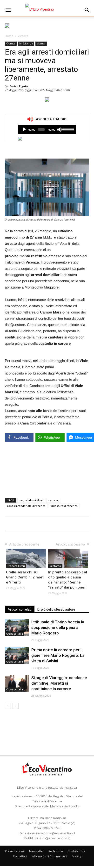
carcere (53, 500)
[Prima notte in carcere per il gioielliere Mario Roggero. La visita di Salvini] (17, 655)
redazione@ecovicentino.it (55, 833)
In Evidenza (26, 43)
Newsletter (36, 851)
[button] (87, 10)
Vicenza (23, 36)
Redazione (55, 851)
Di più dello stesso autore (56, 609)
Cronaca (10, 43)
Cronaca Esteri (16, 566)
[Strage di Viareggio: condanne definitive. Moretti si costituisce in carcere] (17, 683)
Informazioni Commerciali (49, 856)
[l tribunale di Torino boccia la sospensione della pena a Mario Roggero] (17, 627)
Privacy (76, 856)
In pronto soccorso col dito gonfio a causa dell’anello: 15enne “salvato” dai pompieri (67, 580)
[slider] (68, 129)
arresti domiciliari (31, 500)
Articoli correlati (20, 609)
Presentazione (15, 851)
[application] (47, 129)
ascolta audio (24, 129)
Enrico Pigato (18, 86)
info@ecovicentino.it (55, 838)
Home (9, 36)
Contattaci (20, 856)
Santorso (55, 566)
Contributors (76, 851)
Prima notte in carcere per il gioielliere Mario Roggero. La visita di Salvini (57, 655)
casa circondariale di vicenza (26, 506)
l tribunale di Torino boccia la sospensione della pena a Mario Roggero (57, 627)
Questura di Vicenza (64, 506)
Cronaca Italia (14, 633)
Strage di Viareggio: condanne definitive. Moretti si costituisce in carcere (59, 683)
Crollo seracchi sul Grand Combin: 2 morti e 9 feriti (25, 577)
